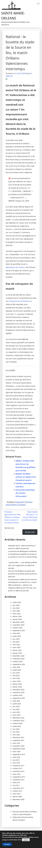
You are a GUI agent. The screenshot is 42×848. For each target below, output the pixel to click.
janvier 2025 (17, 653)
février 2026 (17, 616)
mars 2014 (16, 774)
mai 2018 (16, 760)
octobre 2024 (17, 661)
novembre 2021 (18, 740)
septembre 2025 (19, 630)
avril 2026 (16, 611)
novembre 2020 (18, 746)
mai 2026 (16, 608)
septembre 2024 (19, 664)
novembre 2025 (18, 625)
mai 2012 (16, 785)
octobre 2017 (17, 768)
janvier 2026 (17, 619)
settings (25, 840)
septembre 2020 (19, 749)
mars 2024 (16, 681)
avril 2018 (16, 763)
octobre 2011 (17, 791)
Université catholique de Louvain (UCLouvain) (25, 493)
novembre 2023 (18, 692)
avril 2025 (16, 645)
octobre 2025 (17, 628)
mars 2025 (16, 647)
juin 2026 (16, 605)
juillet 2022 (17, 726)
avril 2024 (16, 678)
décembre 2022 (18, 718)
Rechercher (9, 528)
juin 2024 (16, 673)
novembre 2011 (18, 788)
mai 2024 (16, 675)
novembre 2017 (18, 766)
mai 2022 (16, 732)
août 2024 (16, 667)
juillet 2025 (17, 636)
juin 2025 (16, 639)
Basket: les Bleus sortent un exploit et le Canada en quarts (26, 477)
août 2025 (16, 633)
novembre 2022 (18, 720)
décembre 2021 (18, 737)
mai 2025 (16, 642)
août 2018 (16, 757)
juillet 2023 (17, 704)
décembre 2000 (18, 799)
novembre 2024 (18, 659)
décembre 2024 (18, 656)
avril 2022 (16, 735)
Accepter (7, 844)
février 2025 (17, 650)
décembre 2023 (18, 690)
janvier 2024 (17, 687)
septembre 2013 (19, 777)
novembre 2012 (18, 780)
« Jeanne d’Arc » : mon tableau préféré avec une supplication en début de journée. (22, 565)
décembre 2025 (18, 622)
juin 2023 (16, 706)
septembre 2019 (19, 754)
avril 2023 (16, 712)
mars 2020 (16, 751)
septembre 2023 (19, 698)
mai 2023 (16, 709)
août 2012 (16, 782)
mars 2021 (16, 743)
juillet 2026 (17, 602)
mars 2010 (16, 794)
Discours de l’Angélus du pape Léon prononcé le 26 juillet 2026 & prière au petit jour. (22, 574)
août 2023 (16, 701)
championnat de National (19, 301)
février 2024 (17, 684)
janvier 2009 (17, 796)
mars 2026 (16, 614)
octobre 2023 (17, 695)
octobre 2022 (17, 723)
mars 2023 (16, 715)
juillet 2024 (17, 670)
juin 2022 (16, 729)
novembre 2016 (18, 771)
